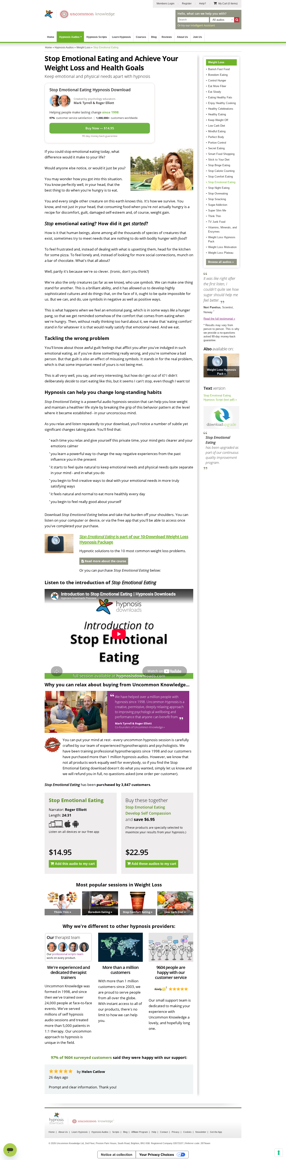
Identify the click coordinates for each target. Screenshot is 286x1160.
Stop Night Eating (218, 187)
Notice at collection (116, 1154)
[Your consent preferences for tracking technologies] (279, 1153)
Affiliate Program (139, 1132)
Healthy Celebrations (220, 108)
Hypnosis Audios (69, 37)
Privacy (175, 1132)
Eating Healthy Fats (220, 97)
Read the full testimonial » (219, 318)
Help (154, 1132)
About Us (182, 37)
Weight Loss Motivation (222, 247)
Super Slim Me (217, 210)
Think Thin (214, 216)
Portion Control (217, 142)
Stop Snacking (217, 199)
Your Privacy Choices (156, 1154)
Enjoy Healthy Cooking (222, 103)
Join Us (197, 37)
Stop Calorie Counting (221, 170)
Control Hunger (217, 80)
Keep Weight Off (218, 120)
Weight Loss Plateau (220, 252)
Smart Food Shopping (221, 154)
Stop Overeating (218, 193)
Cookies (187, 1132)
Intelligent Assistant (203, 25)
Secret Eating (216, 148)
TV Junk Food (216, 221)
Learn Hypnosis (121, 37)
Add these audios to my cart (153, 863)
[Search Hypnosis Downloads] (236, 19)
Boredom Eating (218, 74)
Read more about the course (105, 561)
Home (50, 37)
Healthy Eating (217, 114)
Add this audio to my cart (75, 863)
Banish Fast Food (219, 69)
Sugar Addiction (217, 204)
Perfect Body (216, 137)
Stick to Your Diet (218, 159)
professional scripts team (67, 954)
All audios (218, 19)
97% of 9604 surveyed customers (81, 1057)
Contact (164, 1132)
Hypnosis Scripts (96, 37)
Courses (141, 37)
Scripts (115, 1132)
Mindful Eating (216, 131)
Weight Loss (216, 62)
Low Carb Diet (216, 125)
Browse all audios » (221, 262)
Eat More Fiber (217, 86)
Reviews (167, 37)
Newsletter (200, 1132)
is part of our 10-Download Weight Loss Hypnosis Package (133, 539)
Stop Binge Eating (219, 165)
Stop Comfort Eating (220, 176)
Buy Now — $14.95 (99, 128)
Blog (154, 37)
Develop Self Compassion (148, 813)
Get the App (216, 1132)
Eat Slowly (214, 91)
